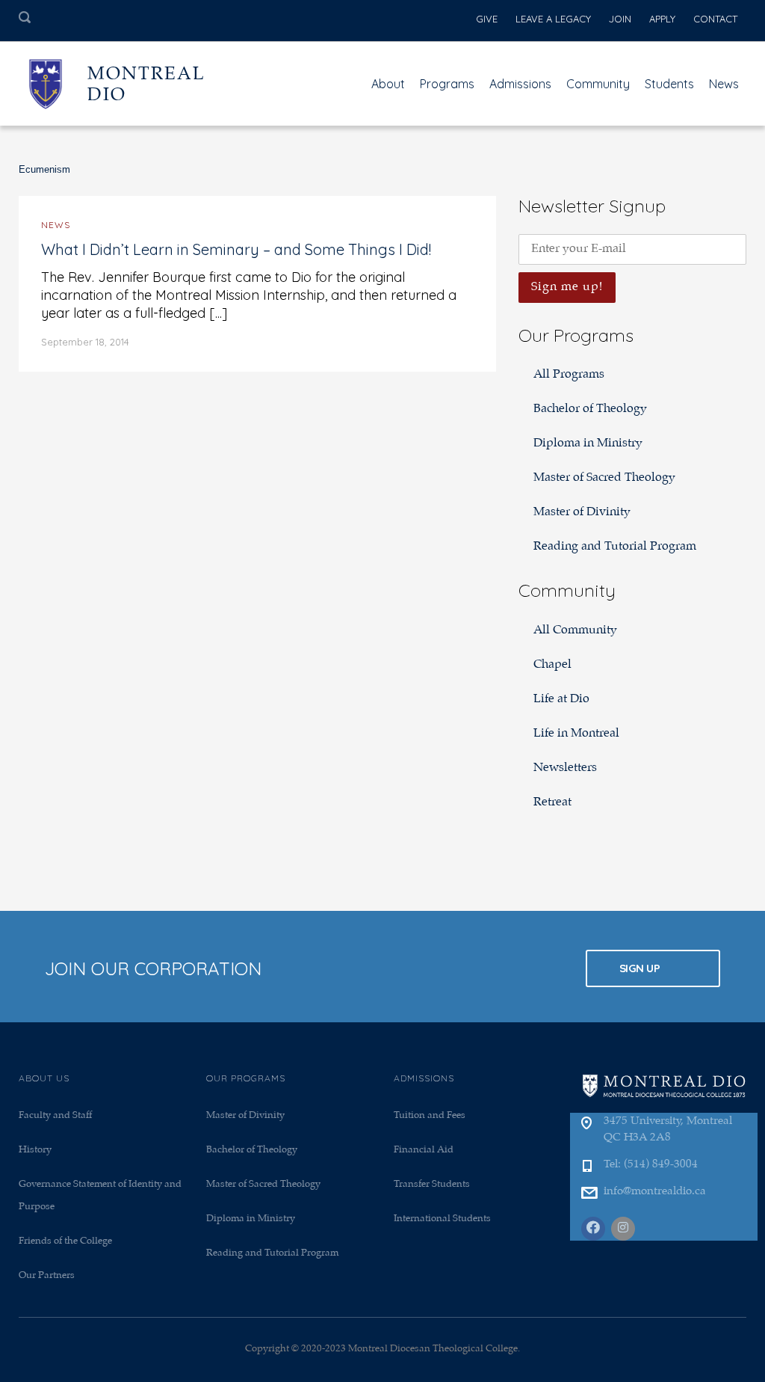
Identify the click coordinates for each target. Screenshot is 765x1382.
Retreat (552, 802)
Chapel (552, 664)
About (388, 83)
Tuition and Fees (429, 1115)
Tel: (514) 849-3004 (651, 1164)
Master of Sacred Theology (604, 477)
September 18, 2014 (85, 342)
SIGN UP (641, 968)
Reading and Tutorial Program (614, 546)
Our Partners (47, 1275)
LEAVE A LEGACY (553, 19)
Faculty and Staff (55, 1115)
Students (669, 83)
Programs (447, 83)
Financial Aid (423, 1149)
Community (598, 83)
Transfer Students (432, 1184)
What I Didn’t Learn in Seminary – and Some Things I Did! (236, 249)
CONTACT (715, 19)
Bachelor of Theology (590, 408)
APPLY (662, 19)
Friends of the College (65, 1241)
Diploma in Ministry (587, 443)
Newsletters (565, 767)
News (724, 83)
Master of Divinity (582, 512)
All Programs (568, 374)
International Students (442, 1218)
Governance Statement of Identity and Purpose (100, 1195)
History (35, 1149)
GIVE (487, 19)
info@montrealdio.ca (655, 1191)
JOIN (620, 19)
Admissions (520, 83)
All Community (575, 630)
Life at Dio (561, 698)
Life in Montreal (576, 733)
